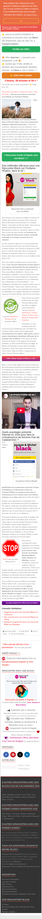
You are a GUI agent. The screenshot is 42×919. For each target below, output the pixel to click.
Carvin (10, 799)
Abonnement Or (8, 887)
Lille (3, 814)
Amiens (8, 814)
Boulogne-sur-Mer (14, 795)
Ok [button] (21, 21)
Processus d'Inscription (10, 879)
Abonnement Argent (9, 889)
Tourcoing (15, 814)
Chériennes (26, 313)
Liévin (28, 795)
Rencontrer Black (10, 631)
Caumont (31, 310)
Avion (4, 799)
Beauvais (35, 816)
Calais (4, 795)
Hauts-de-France (26, 92)
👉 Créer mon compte (21, 75)
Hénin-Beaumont (8, 797)
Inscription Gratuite (9, 882)
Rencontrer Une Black (10, 92)
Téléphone (17, 861)
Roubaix (23, 814)
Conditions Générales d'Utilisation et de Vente (19, 894)
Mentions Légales (8, 912)
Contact (5, 909)
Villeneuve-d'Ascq (13, 816)
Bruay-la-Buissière (29, 797)
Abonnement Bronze (9, 891)
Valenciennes (9, 818)
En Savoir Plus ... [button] (31, 15)
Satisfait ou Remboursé (17, 864)
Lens (33, 795)
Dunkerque (31, 814)
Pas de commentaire (17, 634)
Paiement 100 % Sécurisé (11, 854)
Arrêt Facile (7, 559)
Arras (23, 795)
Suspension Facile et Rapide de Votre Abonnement (20, 866)
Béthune (18, 797)
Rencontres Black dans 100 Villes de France (18, 907)
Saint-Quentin (26, 816)
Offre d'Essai (6, 884)
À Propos (5, 904)
